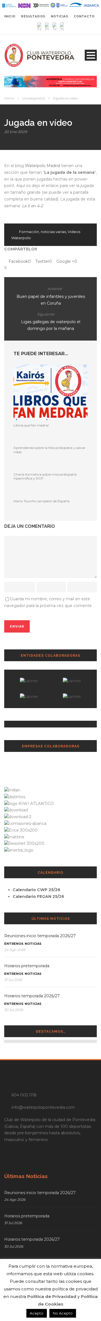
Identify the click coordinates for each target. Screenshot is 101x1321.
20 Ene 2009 (15, 131)
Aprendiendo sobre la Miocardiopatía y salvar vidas (49, 450)
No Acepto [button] (63, 1313)
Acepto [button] (36, 1313)
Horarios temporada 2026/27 (32, 995)
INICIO (9, 16)
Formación (29, 231)
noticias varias (53, 231)
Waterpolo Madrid (42, 165)
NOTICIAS (59, 16)
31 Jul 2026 (13, 980)
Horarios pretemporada (26, 965)
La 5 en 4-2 (32, 205)
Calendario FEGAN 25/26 (38, 896)
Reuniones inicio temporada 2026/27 (40, 935)
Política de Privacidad (51, 1296)
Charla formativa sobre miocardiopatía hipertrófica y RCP (45, 476)
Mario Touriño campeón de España (41, 501)
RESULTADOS (33, 16)
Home (9, 98)
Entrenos (14, 944)
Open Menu (91, 55)
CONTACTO (84, 16)
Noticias (33, 944)
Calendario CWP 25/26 (36, 889)
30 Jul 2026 (13, 1010)
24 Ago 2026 (14, 950)
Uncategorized (33, 98)
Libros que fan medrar (31, 425)
